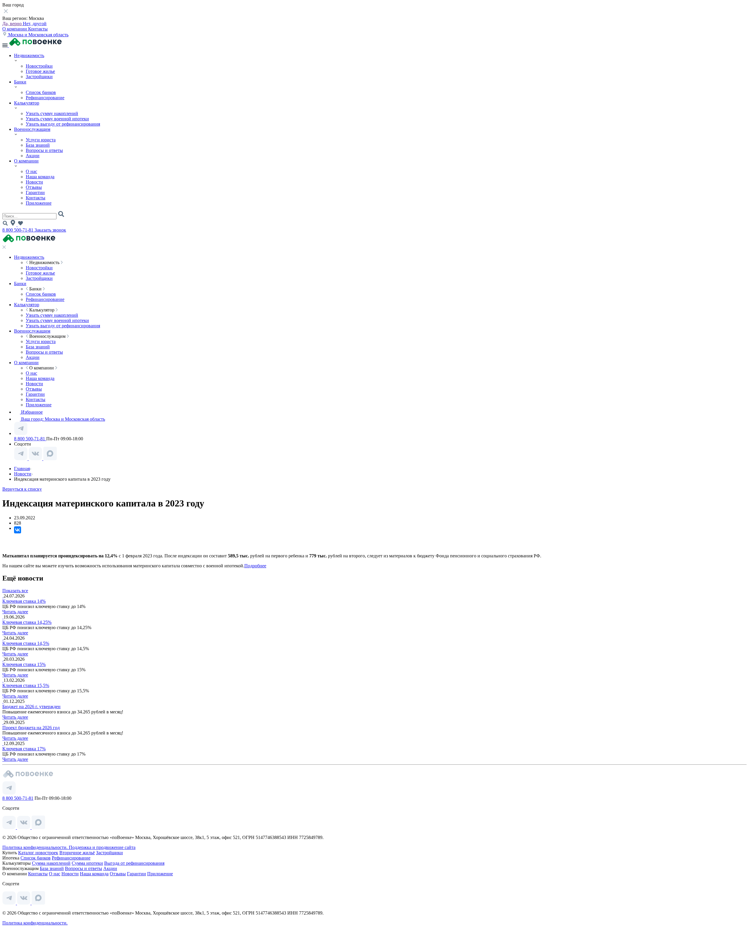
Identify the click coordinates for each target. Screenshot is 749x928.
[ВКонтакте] (17, 529)
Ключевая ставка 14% (24, 601)
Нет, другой (35, 23)
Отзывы (34, 187)
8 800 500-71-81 (18, 229)
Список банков (41, 92)
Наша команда (40, 176)
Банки (20, 81)
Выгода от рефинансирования (134, 863)
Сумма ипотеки (87, 863)
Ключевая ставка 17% (24, 748)
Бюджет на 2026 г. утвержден (31, 706)
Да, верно (12, 23)
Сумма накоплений (51, 863)
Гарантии (35, 192)
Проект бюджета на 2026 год (31, 727)
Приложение (38, 203)
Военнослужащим (32, 129)
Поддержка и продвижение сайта (102, 847)
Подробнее (255, 565)
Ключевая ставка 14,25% (26, 622)
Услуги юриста (41, 139)
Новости (34, 181)
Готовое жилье (40, 71)
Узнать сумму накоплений (52, 113)
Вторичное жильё (77, 852)
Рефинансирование (45, 97)
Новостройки (39, 66)
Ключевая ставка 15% (24, 664)
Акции (32, 155)
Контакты (38, 28)
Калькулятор (26, 102)
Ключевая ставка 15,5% (25, 685)
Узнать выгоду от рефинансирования (63, 123)
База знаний (38, 145)
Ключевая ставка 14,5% (25, 643)
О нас (31, 171)
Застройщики (39, 76)
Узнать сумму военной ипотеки (57, 118)
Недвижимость (29, 55)
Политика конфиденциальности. (35, 847)
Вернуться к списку (22, 489)
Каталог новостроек (38, 852)
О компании (15, 28)
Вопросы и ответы (44, 150)
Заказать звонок (50, 229)
